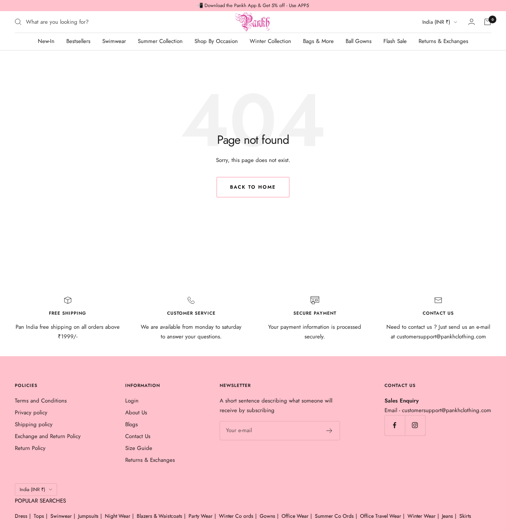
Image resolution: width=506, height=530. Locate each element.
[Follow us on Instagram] (415, 425)
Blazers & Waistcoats (159, 516)
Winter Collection (270, 41)
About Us (136, 412)
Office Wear (295, 516)
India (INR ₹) (436, 22)
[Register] (329, 430)
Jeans (447, 516)
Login (132, 401)
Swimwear (114, 41)
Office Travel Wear (380, 516)
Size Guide (138, 448)
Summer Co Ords (334, 516)
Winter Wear (421, 516)
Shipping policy (34, 424)
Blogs (131, 424)
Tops (39, 516)
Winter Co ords (236, 516)
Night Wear (117, 516)
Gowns (267, 516)
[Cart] (487, 22)
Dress (21, 516)
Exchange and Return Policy (48, 436)
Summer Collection (160, 41)
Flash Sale (395, 41)
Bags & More (318, 41)
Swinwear (61, 516)
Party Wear (201, 516)
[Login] (471, 22)
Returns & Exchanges (443, 41)
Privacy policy (31, 412)
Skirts (465, 516)
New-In (46, 41)
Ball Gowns (359, 41)
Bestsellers (78, 41)
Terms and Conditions (41, 401)
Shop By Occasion (216, 41)
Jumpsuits (88, 516)
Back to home (253, 187)
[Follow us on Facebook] (395, 425)
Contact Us (137, 436)
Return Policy (30, 448)
